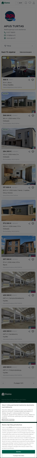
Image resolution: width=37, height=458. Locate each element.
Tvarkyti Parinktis (18, 455)
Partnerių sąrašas (8, 420)
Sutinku (18, 451)
